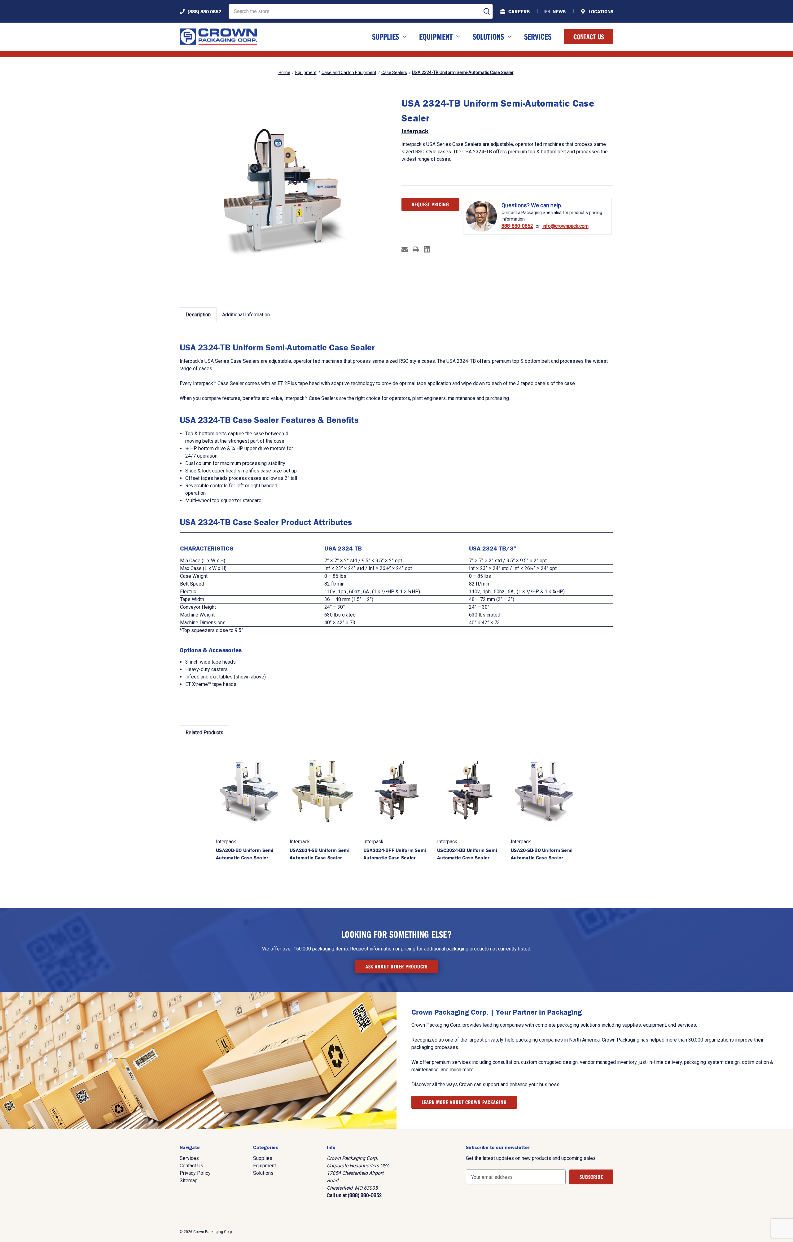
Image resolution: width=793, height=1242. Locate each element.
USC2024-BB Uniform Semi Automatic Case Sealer (467, 854)
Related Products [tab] (204, 732)
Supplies (385, 36)
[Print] (416, 249)
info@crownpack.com (565, 226)
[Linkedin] (427, 249)
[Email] (404, 249)
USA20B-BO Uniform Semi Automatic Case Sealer (245, 854)
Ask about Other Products (397, 966)
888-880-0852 (517, 226)
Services (537, 36)
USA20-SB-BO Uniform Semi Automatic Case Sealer (541, 854)
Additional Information (246, 315)
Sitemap (189, 1180)
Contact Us (588, 36)
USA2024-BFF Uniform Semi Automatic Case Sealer (394, 854)
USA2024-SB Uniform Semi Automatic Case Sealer (319, 854)
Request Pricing (430, 204)
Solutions (488, 36)
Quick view (249, 790)
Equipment (436, 36)
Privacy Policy (195, 1173)
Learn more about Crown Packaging (464, 1102)
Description (198, 315)
